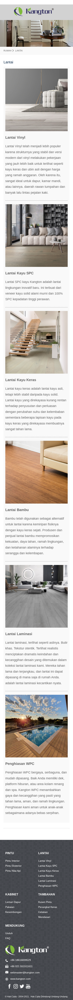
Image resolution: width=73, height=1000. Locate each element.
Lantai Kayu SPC (47, 865)
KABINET (11, 894)
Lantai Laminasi (47, 880)
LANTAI (43, 853)
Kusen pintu (45, 902)
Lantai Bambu (46, 875)
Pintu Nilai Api (13, 870)
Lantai (19, 50)
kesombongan (13, 912)
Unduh (9, 933)
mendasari (44, 917)
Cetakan (43, 912)
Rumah (8, 50)
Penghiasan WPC (48, 885)
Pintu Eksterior (13, 865)
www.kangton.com (20, 978)
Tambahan (46, 894)
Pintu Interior (12, 860)
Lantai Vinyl (44, 860)
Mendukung (14, 925)
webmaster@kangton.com (25, 972)
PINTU (9, 853)
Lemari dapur (13, 902)
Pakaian (9, 907)
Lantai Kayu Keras (48, 870)
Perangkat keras (47, 907)
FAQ (7, 938)
